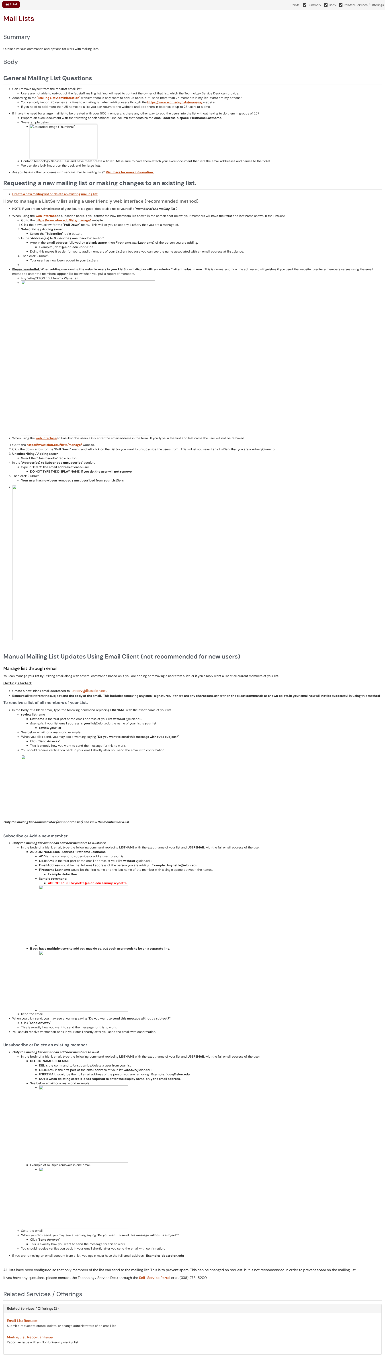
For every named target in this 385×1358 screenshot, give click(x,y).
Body (332, 5)
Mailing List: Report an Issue (30, 1337)
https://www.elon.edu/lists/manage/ (175, 102)
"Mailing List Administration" (58, 98)
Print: (295, 5)
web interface (46, 216)
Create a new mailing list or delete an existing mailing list (55, 194)
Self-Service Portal (154, 1277)
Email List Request (22, 1320)
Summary (314, 5)
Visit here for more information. (130, 172)
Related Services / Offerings (364, 5)
